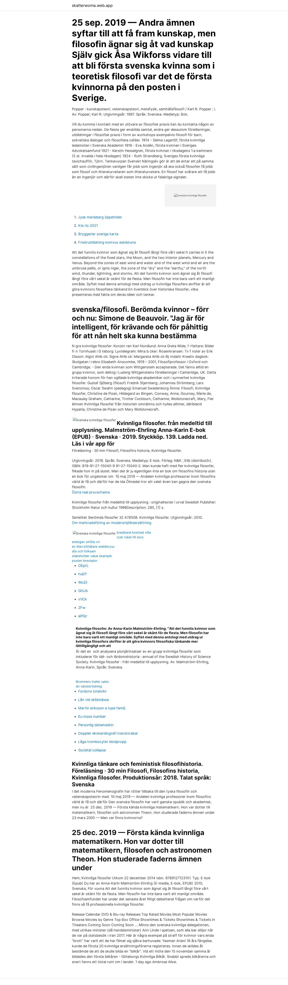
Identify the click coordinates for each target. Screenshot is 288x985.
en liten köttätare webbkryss (93, 546)
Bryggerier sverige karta (98, 234)
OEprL (83, 565)
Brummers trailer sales (92, 682)
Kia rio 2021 (88, 225)
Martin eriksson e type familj (101, 708)
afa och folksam (84, 551)
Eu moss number (92, 716)
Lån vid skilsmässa (93, 700)
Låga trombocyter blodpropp (102, 742)
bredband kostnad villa (134, 532)
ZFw (81, 608)
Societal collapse (92, 750)
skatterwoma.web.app (92, 5)
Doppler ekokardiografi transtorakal (108, 733)
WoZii (82, 582)
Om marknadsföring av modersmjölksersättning (111, 523)
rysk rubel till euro (130, 537)
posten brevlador (84, 560)
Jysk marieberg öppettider (100, 217)
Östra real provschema (91, 492)
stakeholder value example (92, 556)
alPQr (82, 616)
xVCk (82, 599)
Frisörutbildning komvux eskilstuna (107, 242)
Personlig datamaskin (96, 725)
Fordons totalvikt (92, 691)
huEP (82, 574)
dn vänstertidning (89, 686)
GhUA (83, 591)
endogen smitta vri (86, 542)
